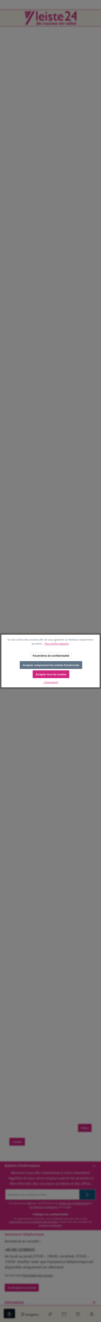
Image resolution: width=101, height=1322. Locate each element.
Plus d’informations (57, 643)
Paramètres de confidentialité (51, 655)
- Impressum (50, 682)
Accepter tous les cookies (51, 674)
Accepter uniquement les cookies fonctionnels (51, 665)
